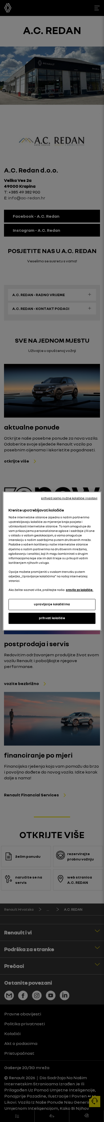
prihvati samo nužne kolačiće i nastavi (69, 498)
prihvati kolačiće (52, 618)
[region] (52, 561)
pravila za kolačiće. (79, 590)
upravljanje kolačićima (52, 604)
